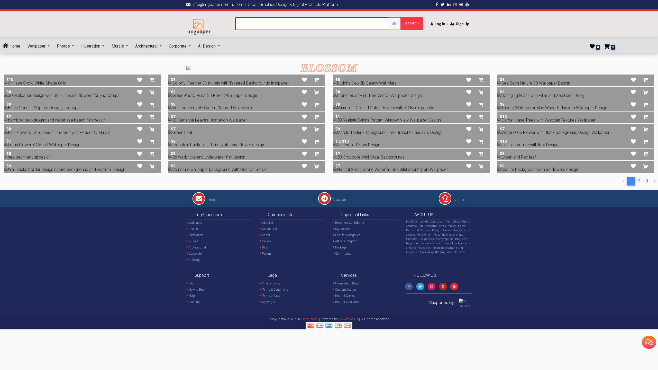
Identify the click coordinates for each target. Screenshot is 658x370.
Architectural (147, 46)
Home (14, 46)
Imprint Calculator (347, 302)
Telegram (339, 199)
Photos (64, 46)
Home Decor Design (347, 283)
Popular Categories (347, 235)
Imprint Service (344, 296)
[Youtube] (454, 286)
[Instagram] (431, 286)
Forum (266, 253)
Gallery (266, 241)
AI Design (207, 46)
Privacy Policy (270, 283)
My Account (343, 229)
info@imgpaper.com (210, 4)
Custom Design (345, 289)
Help (191, 296)
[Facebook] (409, 286)
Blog (264, 247)
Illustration (91, 46)
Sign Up (461, 24)
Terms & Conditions (274, 289)
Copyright (268, 302)
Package (340, 247)
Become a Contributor (349, 223)
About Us (268, 223)
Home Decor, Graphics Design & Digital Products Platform (286, 4)
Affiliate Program (345, 241)
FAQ (191, 283)
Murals (118, 46)
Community (342, 253)
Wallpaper (37, 46)
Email (211, 200)
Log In (439, 24)
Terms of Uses (271, 296)
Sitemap (194, 302)
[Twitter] (420, 286)
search (413, 23)
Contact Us (269, 229)
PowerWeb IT (349, 319)
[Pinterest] (443, 286)
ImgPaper (310, 319)
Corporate (178, 46)
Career (265, 235)
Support (459, 200)
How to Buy (196, 289)
